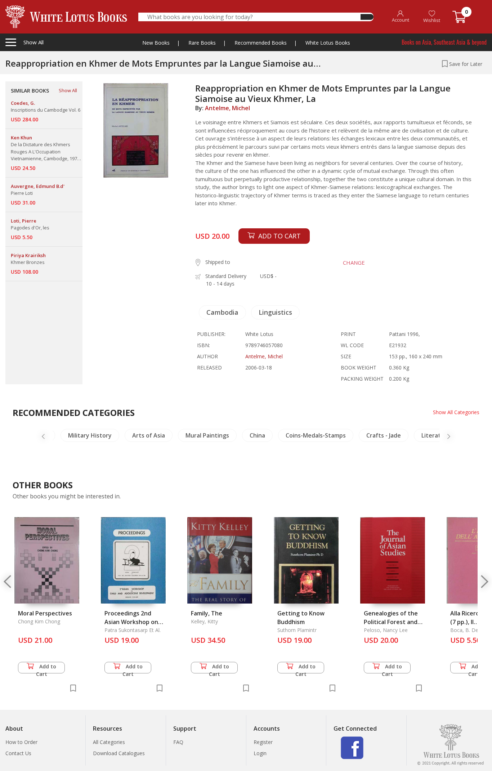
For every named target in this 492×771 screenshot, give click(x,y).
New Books (156, 42)
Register (263, 742)
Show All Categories (456, 412)
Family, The (206, 613)
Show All (68, 90)
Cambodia (222, 312)
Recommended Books (260, 42)
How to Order (21, 742)
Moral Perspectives (45, 613)
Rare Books (202, 42)
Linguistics (275, 312)
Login (260, 753)
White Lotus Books (327, 42)
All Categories (109, 742)
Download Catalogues (119, 753)
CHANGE (354, 262)
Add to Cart (46, 668)
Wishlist (431, 20)
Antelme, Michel (227, 108)
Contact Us (18, 753)
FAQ (178, 742)
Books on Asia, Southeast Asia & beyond (444, 42)
